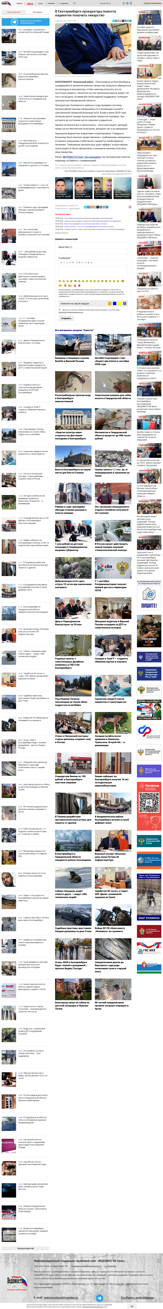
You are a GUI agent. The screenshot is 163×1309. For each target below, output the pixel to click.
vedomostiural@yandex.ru (61, 1297)
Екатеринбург (76, 165)
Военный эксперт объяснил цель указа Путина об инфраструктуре (110, 856)
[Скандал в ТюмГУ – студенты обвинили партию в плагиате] (113, 645)
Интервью (51, 3)
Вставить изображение (79, 262)
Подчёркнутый (67, 262)
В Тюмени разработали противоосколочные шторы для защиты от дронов (73, 819)
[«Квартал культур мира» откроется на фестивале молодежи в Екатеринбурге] (73, 419)
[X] (123, 21)
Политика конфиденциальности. (86, 1266)
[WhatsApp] (128, 21)
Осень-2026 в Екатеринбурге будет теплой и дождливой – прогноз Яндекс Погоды (71, 965)
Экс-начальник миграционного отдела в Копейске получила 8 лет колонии (112, 509)
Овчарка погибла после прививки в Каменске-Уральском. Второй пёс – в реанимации (110, 740)
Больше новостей (26, 1248)
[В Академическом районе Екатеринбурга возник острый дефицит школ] (113, 803)
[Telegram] (121, 21)
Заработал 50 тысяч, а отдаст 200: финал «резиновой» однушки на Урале (111, 894)
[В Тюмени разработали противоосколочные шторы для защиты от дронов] (73, 803)
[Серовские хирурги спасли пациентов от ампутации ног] (113, 685)
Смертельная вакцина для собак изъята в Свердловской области (113, 397)
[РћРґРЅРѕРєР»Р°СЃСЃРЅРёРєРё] (118, 21)
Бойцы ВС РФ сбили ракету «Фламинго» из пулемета (110, 930)
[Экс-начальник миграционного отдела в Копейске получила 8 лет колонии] (113, 493)
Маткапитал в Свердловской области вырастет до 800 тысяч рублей (113, 435)
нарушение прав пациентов (73, 167)
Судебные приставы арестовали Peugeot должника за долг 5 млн (73, 930)
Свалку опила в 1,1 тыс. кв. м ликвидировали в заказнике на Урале (89, 226)
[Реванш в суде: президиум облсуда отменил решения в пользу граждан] (73, 493)
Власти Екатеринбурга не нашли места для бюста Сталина (85, 224)
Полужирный (61, 262)
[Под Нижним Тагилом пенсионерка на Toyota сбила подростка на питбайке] (73, 685)
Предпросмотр (91, 262)
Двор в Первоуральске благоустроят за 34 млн (68, 623)
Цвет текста (73, 262)
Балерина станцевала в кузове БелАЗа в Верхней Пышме (72, 359)
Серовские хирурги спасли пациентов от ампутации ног (111, 700)
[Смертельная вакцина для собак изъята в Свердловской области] (113, 382)
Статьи (40, 3)
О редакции (64, 3)
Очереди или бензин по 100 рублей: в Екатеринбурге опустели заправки (70, 779)
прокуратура (64, 165)
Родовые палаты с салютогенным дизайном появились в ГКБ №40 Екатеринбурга (94, 229)
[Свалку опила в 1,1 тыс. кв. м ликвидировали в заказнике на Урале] (113, 456)
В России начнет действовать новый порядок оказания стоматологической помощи (111, 547)
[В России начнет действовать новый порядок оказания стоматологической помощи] (113, 531)
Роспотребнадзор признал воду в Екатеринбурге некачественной (88, 218)
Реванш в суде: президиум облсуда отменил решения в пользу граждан (70, 509)
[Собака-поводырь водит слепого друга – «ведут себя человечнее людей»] (73, 878)
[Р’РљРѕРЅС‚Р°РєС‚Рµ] (116, 21)
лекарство (86, 165)
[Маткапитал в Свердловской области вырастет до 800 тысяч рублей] (113, 419)
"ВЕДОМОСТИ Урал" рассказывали (81, 156)
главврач (94, 165)
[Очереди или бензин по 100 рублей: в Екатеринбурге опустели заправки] (73, 763)
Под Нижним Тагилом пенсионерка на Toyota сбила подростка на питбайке (71, 702)
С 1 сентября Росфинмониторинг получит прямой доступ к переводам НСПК (111, 585)
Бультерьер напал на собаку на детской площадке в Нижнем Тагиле (72, 1005)
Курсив (64, 262)
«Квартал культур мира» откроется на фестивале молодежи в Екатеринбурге (92, 221)
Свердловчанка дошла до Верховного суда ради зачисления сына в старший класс (110, 967)
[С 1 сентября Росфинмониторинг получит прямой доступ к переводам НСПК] (113, 568)
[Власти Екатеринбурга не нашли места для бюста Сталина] (73, 456)
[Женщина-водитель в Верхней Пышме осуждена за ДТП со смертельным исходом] (113, 608)
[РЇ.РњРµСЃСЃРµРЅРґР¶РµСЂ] (113, 21)
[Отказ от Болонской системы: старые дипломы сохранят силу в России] (73, 723)
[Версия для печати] (130, 207)
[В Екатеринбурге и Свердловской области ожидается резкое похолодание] (73, 840)
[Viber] (126, 21)
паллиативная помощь (108, 165)
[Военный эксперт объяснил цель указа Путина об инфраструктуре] (113, 840)
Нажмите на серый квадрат (75, 303)
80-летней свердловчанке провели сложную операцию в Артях (112, 1005)
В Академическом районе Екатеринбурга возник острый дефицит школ (112, 819)
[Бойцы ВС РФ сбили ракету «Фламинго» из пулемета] (113, 915)
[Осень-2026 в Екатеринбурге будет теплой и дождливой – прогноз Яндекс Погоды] (73, 949)
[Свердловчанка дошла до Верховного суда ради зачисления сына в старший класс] (113, 949)
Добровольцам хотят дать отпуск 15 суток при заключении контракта (73, 584)
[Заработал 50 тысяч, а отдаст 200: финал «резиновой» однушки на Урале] (113, 878)
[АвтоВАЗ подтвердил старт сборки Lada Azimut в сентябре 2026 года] (113, 345)
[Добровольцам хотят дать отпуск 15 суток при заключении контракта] (73, 568)
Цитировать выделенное (88, 262)
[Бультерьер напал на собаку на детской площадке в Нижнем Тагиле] (73, 989)
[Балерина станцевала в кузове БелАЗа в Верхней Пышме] (73, 345)
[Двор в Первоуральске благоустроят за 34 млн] (73, 608)
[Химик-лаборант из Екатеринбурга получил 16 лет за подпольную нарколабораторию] (113, 763)
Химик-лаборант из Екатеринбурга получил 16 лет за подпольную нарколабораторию (112, 781)
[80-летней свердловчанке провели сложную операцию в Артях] (113, 989)
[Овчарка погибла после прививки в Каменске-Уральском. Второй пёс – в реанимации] (113, 723)
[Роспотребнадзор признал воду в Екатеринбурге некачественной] (73, 382)
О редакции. (111, 1266)
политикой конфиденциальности (71, 312)
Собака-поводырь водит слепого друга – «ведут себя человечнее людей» (71, 894)
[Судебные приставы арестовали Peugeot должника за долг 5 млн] (73, 915)
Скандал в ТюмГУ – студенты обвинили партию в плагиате (111, 660)
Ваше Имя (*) (65, 246)
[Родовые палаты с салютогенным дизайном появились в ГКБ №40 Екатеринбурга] (73, 645)
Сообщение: (65, 257)
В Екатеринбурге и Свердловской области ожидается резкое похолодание (73, 856)
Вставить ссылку (82, 262)
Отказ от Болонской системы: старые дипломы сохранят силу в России (73, 739)
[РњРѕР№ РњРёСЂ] (130, 21)
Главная (19, 3)
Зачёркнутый (70, 262)
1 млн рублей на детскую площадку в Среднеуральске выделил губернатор (71, 547)
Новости (30, 3)
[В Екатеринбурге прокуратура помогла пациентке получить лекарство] (93, 48)
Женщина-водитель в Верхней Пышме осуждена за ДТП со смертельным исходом (112, 624)
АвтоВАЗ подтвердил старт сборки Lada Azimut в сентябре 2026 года (112, 361)
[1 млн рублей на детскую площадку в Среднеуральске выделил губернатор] (73, 531)
